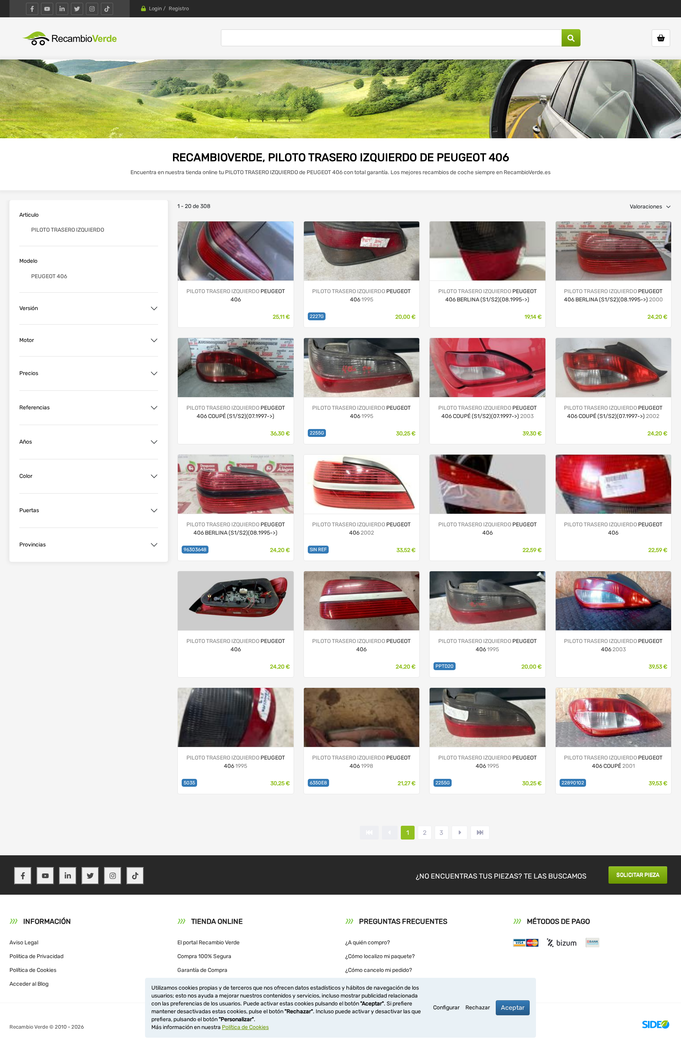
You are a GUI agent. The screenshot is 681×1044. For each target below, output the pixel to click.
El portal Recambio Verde (208, 942)
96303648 (195, 549)
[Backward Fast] (369, 833)
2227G (317, 316)
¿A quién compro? (367, 942)
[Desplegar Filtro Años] (154, 442)
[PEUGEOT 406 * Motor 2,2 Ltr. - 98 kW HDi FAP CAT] (614, 367)
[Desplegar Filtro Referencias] (154, 408)
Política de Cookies (32, 970)
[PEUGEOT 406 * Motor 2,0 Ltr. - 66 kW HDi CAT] (614, 250)
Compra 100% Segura (204, 956)
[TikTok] (107, 9)
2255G (317, 433)
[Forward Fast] (480, 833)
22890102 (573, 783)
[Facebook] (32, 9)
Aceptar (513, 1007)
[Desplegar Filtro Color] (154, 476)
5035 (189, 783)
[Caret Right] (459, 833)
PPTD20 (444, 666)
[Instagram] (92, 9)
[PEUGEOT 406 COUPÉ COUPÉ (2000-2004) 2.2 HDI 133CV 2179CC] (614, 716)
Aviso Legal (23, 942)
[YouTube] (47, 9)
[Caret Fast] (390, 833)
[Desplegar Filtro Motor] (154, 340)
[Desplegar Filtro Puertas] (154, 511)
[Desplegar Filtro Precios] (154, 373)
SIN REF (318, 549)
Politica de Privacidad (36, 956)
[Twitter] (77, 9)
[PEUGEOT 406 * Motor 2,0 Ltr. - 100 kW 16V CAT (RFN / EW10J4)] (236, 367)
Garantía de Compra (202, 970)
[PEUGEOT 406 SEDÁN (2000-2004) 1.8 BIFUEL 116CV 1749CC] (362, 483)
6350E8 (318, 783)
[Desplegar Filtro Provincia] (154, 545)
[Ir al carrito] (660, 38)
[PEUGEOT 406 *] (236, 250)
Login (155, 8)
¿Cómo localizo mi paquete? (380, 956)
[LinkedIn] (62, 9)
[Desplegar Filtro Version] (154, 308)
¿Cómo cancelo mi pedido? (378, 970)
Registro (179, 8)
